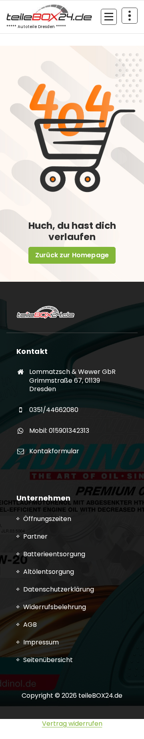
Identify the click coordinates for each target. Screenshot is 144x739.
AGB (30, 624)
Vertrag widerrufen (72, 723)
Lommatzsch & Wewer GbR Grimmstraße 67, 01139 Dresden (72, 380)
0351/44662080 (53, 409)
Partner (35, 536)
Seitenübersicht (48, 659)
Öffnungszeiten (47, 518)
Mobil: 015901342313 (59, 430)
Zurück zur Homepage (72, 255)
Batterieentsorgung (54, 554)
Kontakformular (54, 451)
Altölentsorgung (48, 571)
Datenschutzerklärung (58, 589)
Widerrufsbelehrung (54, 607)
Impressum (41, 642)
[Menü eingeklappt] (109, 17)
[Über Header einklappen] (130, 16)
